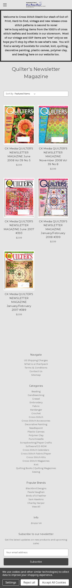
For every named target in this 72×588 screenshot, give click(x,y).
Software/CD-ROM (36, 446)
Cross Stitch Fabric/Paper (36, 453)
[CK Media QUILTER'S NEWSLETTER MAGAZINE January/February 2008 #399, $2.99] (53, 197)
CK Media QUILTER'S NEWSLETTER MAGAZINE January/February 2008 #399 (53, 229)
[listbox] (25, 93)
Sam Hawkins (36, 499)
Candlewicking (36, 395)
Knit (36, 464)
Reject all (29, 582)
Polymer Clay (36, 435)
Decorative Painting (36, 424)
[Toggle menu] (5, 5)
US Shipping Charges (36, 360)
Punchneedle (36, 439)
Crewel (36, 398)
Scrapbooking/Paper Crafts (36, 442)
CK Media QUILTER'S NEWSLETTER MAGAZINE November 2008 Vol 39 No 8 (53, 156)
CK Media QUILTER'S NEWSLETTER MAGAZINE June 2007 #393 (19, 227)
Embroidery (36, 402)
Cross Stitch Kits (36, 457)
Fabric (36, 406)
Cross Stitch (36, 417)
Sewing (36, 471)
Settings (10, 582)
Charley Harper (36, 503)
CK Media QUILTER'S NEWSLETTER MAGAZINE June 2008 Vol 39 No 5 (19, 154)
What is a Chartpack (36, 364)
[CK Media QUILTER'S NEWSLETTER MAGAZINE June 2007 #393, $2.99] (19, 197)
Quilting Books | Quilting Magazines (36, 468)
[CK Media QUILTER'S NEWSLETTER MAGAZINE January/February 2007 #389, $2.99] (19, 270)
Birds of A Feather (36, 495)
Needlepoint (36, 428)
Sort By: (10, 93)
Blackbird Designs (36, 488)
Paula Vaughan (36, 492)
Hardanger (36, 409)
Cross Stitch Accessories (36, 420)
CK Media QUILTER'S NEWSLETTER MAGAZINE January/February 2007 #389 (19, 301)
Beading (36, 391)
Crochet (36, 413)
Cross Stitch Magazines (36, 460)
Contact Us (36, 371)
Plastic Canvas (36, 431)
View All (36, 506)
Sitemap (36, 375)
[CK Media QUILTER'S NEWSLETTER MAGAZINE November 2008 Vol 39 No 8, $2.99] (53, 125)
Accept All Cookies (54, 582)
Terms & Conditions (36, 367)
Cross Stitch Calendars (36, 449)
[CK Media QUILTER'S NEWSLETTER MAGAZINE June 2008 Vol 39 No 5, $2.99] (19, 125)
